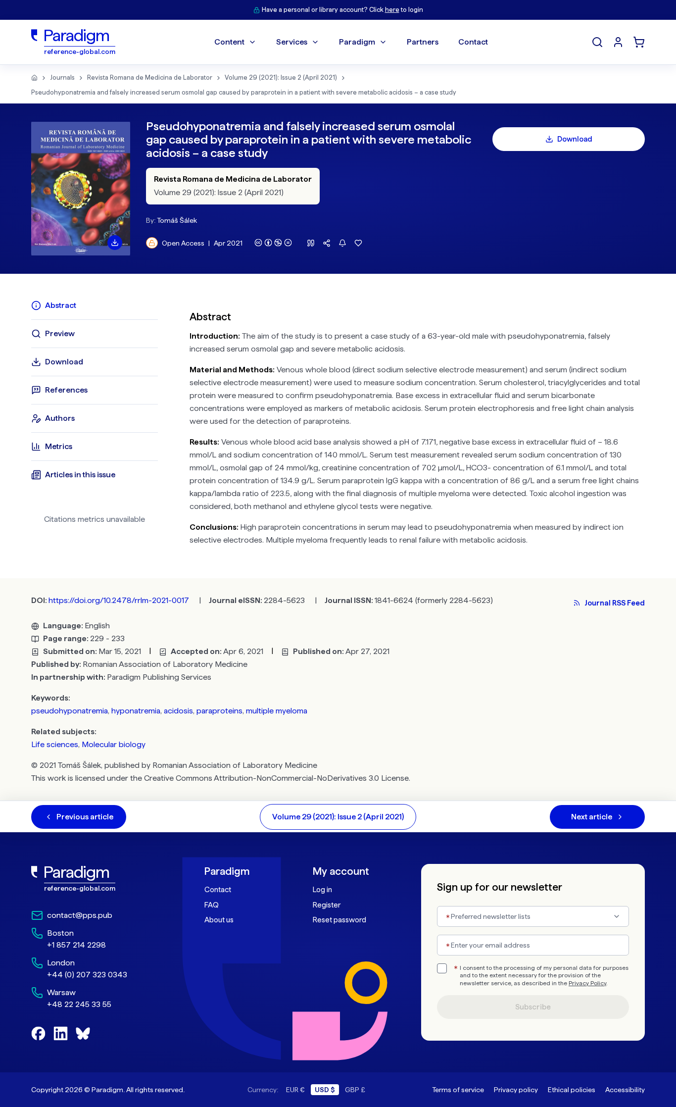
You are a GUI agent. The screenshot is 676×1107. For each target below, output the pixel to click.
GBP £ (355, 1090)
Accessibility (625, 1090)
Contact (217, 889)
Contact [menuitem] (473, 42)
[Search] (597, 42)
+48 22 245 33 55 (79, 1004)
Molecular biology (113, 744)
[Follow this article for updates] (342, 243)
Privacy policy (516, 1090)
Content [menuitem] (229, 42)
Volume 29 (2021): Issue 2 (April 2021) (281, 77)
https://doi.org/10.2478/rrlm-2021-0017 (118, 600)
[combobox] (533, 916)
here (392, 9)
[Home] (34, 78)
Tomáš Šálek (177, 220)
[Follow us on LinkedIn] (60, 1033)
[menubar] (351, 42)
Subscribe (533, 1007)
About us (219, 919)
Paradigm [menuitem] (357, 42)
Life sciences (54, 744)
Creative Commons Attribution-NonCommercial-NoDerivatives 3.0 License (276, 778)
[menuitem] (618, 42)
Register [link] (326, 905)
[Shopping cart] (639, 42)
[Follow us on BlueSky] (83, 1033)
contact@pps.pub (79, 915)
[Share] (327, 243)
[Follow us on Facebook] (38, 1033)
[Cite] (311, 243)
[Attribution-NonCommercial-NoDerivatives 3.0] (273, 243)
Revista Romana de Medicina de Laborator (149, 77)
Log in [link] (322, 889)
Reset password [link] (339, 919)
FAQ (211, 905)
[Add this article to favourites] (358, 243)
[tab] (94, 305)
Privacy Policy (587, 983)
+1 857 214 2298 (76, 945)
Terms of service (458, 1090)
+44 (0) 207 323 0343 (87, 974)
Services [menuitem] (291, 42)
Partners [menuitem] (422, 42)
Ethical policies (571, 1090)
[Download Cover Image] (114, 242)
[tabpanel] (417, 426)
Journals (62, 77)
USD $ (325, 1090)
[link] (96, 879)
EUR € (295, 1090)
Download (574, 139)
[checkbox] (442, 968)
